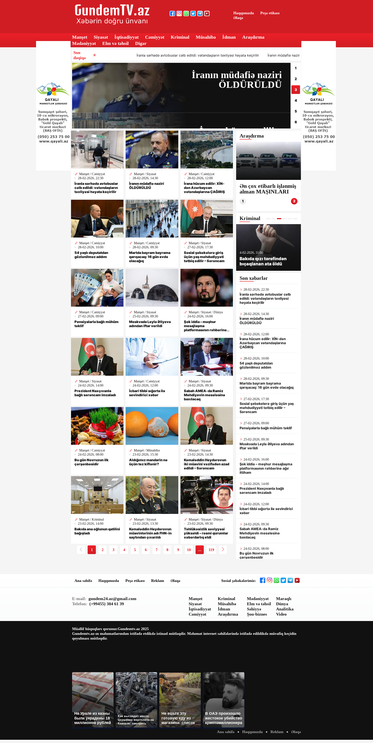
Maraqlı (283, 598)
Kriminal (180, 37)
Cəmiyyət (154, 37)
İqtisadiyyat (126, 37)
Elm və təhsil (115, 43)
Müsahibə (206, 37)
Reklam (157, 580)
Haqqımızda (243, 13)
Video (281, 614)
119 (211, 550)
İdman (229, 37)
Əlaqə (238, 18)
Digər (141, 43)
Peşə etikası (270, 13)
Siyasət (101, 37)
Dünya (282, 603)
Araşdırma (253, 37)
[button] (268, 218)
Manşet (79, 37)
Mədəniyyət (84, 43)
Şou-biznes (257, 614)
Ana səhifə (83, 580)
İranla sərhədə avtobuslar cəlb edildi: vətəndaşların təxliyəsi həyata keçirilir (153, 55)
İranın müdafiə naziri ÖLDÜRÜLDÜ (251, 55)
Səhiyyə (254, 609)
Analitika (285, 609)
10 (189, 550)
